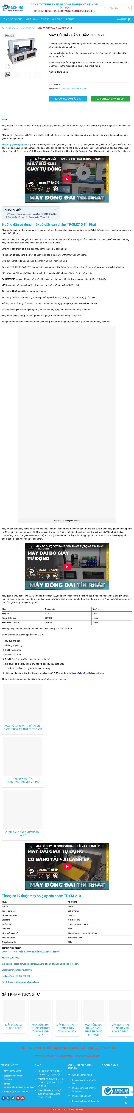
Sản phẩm (30, 19)
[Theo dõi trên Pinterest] (18, 1098)
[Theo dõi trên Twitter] (13, 1098)
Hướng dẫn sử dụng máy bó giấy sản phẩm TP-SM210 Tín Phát (31, 214)
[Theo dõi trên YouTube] (22, 1098)
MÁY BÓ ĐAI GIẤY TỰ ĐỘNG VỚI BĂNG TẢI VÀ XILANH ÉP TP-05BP (23, 727)
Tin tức (45, 19)
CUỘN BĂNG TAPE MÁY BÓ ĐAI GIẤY (22, 834)
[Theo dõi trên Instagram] (8, 1098)
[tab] (4, 119)
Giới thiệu (57, 19)
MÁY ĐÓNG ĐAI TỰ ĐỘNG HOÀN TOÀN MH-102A (66, 1028)
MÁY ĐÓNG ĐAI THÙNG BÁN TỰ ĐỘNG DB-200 (120, 1028)
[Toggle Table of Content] (54, 210)
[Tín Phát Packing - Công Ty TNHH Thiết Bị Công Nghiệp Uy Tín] (13, 8)
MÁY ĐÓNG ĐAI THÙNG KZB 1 (14, 1026)
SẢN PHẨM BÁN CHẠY (77, 89)
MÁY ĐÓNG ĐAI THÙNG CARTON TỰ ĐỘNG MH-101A (40, 1029)
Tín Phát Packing (13, 19)
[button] (124, 19)
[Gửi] (129, 8)
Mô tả (4, 119)
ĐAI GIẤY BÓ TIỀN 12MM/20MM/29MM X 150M (23, 781)
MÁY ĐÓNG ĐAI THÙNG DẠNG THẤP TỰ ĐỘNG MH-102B (93, 1029)
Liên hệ (70, 19)
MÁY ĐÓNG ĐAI (28, 28)
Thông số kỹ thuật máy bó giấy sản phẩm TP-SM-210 (27, 217)
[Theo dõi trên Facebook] (3, 1098)
